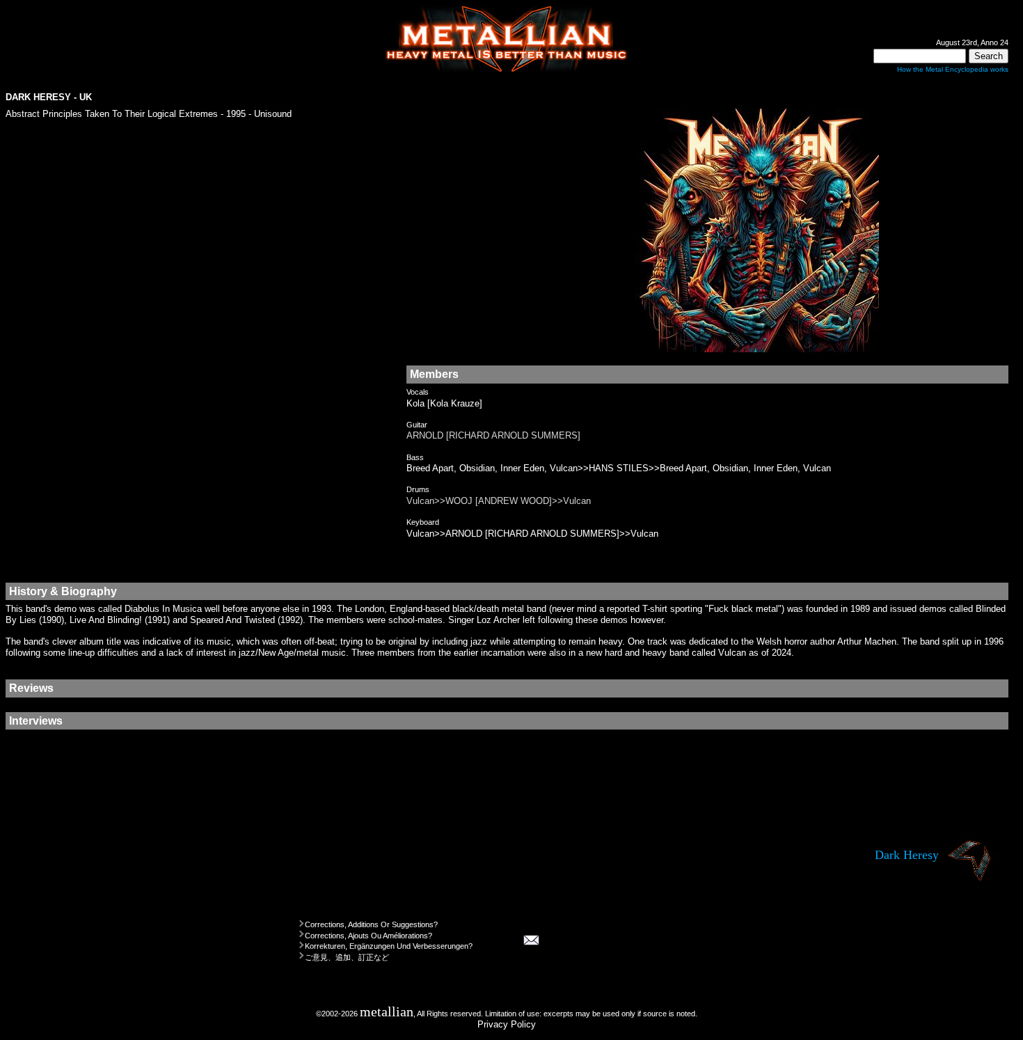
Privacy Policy (506, 1024)
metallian (386, 1011)
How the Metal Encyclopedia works (952, 69)
